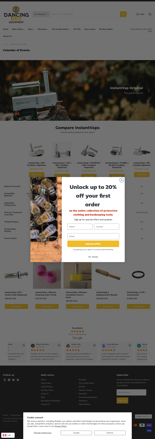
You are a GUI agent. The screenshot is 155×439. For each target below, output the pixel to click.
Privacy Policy (61, 426)
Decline (110, 432)
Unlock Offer (93, 244)
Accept (76, 432)
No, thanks (93, 256)
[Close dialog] (122, 180)
